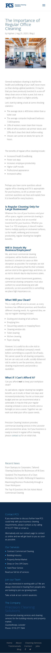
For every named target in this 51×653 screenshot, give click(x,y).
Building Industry (14, 555)
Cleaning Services (33, 643)
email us (25, 528)
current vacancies (29, 595)
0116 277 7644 (11, 528)
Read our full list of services (17, 572)
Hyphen (11, 33)
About (19, 643)
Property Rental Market (17, 559)
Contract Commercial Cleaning (20, 551)
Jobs (38, 646)
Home (9, 643)
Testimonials (14, 646)
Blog (31, 33)
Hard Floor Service (15, 568)
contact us (16, 435)
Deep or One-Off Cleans (17, 563)
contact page (29, 533)
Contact (28, 646)
